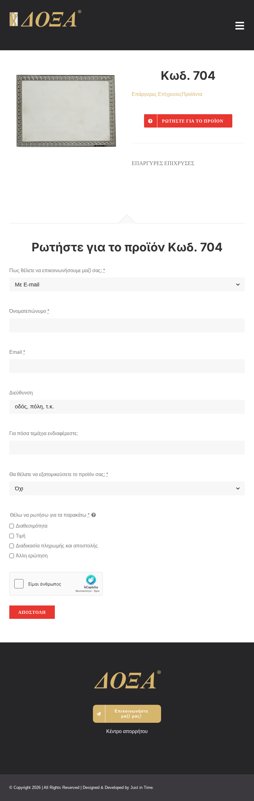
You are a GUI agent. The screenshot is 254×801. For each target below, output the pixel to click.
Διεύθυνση (21, 392)
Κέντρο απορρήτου (127, 731)
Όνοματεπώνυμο (29, 311)
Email (17, 352)
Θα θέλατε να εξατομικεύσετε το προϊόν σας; (58, 474)
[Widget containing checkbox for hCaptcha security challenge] (56, 584)
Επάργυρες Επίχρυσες (157, 94)
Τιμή (20, 535)
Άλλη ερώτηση (32, 555)
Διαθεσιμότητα (31, 526)
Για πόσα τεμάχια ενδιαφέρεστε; (43, 433)
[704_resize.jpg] (65, 111)
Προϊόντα (192, 94)
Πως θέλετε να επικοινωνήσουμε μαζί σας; (57, 270)
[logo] (45, 12)
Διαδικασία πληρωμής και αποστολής (57, 545)
